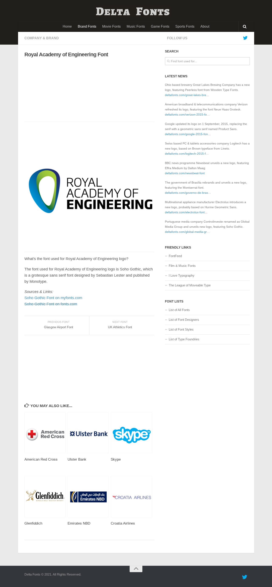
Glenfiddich (33, 523)
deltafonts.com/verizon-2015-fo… (187, 114)
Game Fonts (160, 26)
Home (67, 26)
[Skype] (132, 432)
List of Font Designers (184, 319)
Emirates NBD (79, 523)
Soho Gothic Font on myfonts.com (53, 298)
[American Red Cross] (45, 432)
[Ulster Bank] (89, 432)
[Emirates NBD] (89, 496)
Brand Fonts (87, 26)
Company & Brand (41, 38)
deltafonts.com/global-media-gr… (187, 231)
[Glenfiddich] (45, 496)
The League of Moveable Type (190, 285)
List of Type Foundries (184, 339)
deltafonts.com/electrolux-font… (186, 212)
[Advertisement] (86, 90)
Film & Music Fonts (182, 265)
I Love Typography (181, 275)
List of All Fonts (179, 310)
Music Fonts (136, 26)
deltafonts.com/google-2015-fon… (188, 134)
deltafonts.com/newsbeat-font (185, 173)
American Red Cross (41, 459)
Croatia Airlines (123, 523)
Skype (116, 459)
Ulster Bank (77, 459)
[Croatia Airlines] (132, 496)
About (204, 26)
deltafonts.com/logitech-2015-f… (187, 153)
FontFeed (175, 256)
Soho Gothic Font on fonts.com (50, 304)
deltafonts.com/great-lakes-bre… (187, 95)
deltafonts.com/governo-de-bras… (188, 192)
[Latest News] (245, 38)
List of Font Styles (181, 329)
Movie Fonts (111, 26)
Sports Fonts (184, 26)
